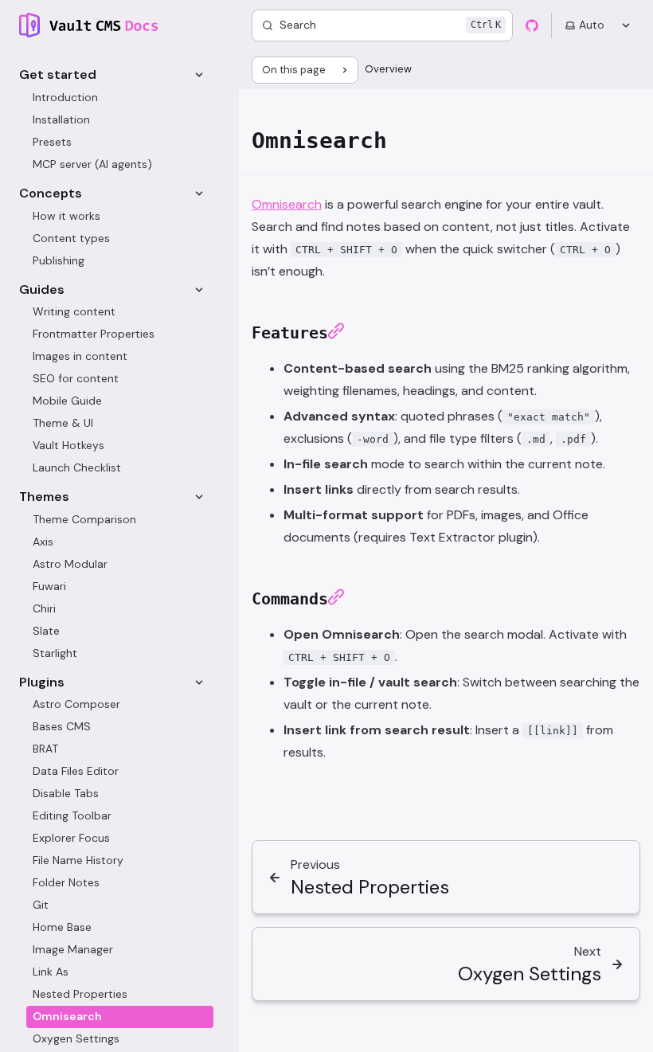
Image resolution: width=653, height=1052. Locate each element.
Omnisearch (287, 204)
